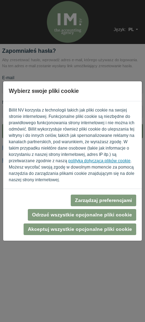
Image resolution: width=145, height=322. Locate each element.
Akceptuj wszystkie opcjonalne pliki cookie (80, 229)
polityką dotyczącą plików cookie (99, 160)
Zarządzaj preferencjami (103, 200)
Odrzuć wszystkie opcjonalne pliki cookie (82, 214)
